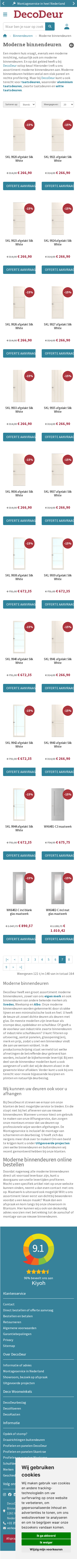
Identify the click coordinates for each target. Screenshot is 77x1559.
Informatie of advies (17, 1365)
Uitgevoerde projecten (19, 1383)
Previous (4, 3)
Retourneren (12, 1322)
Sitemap (9, 1346)
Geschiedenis (12, 1475)
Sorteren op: (11, 104)
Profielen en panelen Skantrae (24, 1451)
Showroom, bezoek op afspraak (25, 1377)
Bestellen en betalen (18, 1316)
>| (20, 967)
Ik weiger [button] (46, 1542)
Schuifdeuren (12, 1463)
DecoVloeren (12, 1408)
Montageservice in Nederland (23, 1371)
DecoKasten (11, 1414)
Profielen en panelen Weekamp (25, 1457)
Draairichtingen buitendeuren (24, 1440)
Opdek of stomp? (15, 1434)
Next (73, 3)
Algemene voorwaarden (19, 1328)
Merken (8, 1469)
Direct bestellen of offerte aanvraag (28, 1310)
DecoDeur (10, 65)
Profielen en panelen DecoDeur (25, 1446)
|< (7, 959)
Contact (9, 1304)
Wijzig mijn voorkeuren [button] (46, 1549)
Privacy (8, 1340)
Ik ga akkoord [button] (46, 1535)
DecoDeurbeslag (14, 1402)
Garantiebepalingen (17, 1334)
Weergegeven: (51, 104)
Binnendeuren (23, 36)
